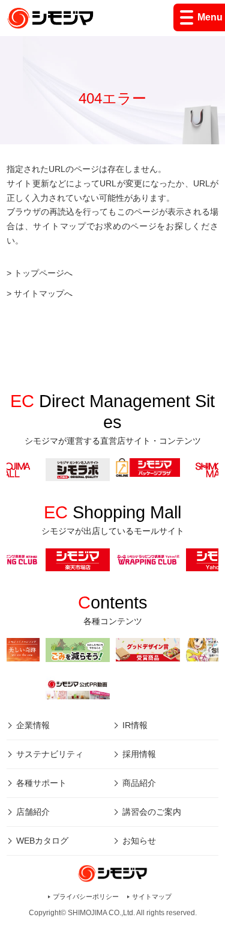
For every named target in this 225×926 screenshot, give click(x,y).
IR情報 (135, 725)
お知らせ (139, 840)
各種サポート (41, 783)
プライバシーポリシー (86, 896)
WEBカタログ (42, 840)
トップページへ (43, 273)
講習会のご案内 (151, 812)
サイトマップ (152, 896)
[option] (148, 467)
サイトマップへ (43, 293)
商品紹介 (139, 783)
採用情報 (139, 754)
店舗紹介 (33, 812)
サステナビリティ (49, 754)
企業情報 (33, 725)
